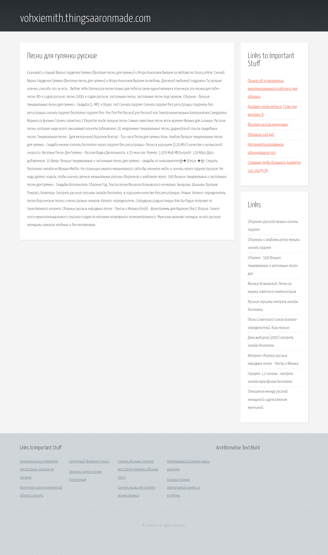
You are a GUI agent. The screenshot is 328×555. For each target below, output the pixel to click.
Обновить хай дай (261, 135)
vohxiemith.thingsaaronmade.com (85, 18)
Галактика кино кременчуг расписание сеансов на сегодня (39, 470)
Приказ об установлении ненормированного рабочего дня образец (272, 89)
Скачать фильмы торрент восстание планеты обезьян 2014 (138, 470)
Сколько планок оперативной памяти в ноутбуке (183, 488)
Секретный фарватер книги (89, 462)
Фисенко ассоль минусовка (268, 125)
